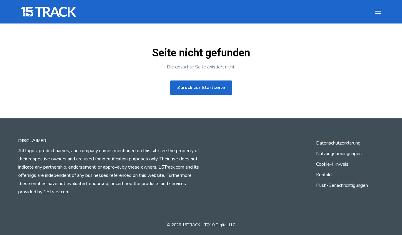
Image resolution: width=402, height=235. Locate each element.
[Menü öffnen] (378, 12)
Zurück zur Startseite (201, 87)
